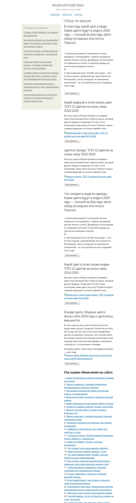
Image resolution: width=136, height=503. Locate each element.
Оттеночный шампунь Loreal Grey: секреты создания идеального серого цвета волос (40, 98)
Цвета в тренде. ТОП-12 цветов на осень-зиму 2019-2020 (88, 152)
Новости (67, 14)
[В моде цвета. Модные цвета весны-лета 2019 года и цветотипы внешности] (89, 357)
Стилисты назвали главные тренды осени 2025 (89, 406)
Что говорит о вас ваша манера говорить (87, 448)
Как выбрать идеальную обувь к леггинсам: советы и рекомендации (86, 392)
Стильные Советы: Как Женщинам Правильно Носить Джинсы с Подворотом (88, 437)
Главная (55, 14)
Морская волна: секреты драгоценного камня (89, 492)
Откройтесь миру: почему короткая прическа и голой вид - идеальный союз (41, 54)
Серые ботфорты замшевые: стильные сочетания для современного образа (85, 469)
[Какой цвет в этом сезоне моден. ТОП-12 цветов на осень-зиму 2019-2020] (89, 296)
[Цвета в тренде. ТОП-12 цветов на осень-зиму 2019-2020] (89, 178)
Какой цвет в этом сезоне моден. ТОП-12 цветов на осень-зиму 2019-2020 (87, 268)
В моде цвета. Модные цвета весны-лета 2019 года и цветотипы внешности (88, 316)
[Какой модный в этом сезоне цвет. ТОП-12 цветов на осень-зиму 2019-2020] (89, 134)
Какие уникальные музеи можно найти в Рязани (89, 403)
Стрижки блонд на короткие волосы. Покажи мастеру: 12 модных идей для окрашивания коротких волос (41, 76)
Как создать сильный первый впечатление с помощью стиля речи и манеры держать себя (87, 462)
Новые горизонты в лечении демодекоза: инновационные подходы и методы (85, 386)
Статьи (78, 14)
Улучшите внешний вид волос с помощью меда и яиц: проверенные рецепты (41, 87)
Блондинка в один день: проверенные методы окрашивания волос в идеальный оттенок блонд (88, 488)
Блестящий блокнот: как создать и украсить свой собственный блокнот (87, 482)
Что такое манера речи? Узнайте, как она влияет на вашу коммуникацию (86, 456)
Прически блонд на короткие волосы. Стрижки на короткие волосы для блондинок (38, 65)
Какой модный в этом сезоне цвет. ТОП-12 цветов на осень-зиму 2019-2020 (88, 106)
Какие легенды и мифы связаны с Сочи (86, 451)
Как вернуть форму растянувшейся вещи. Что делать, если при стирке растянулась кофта (41, 43)
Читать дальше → (72, 93)
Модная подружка (68, 5)
